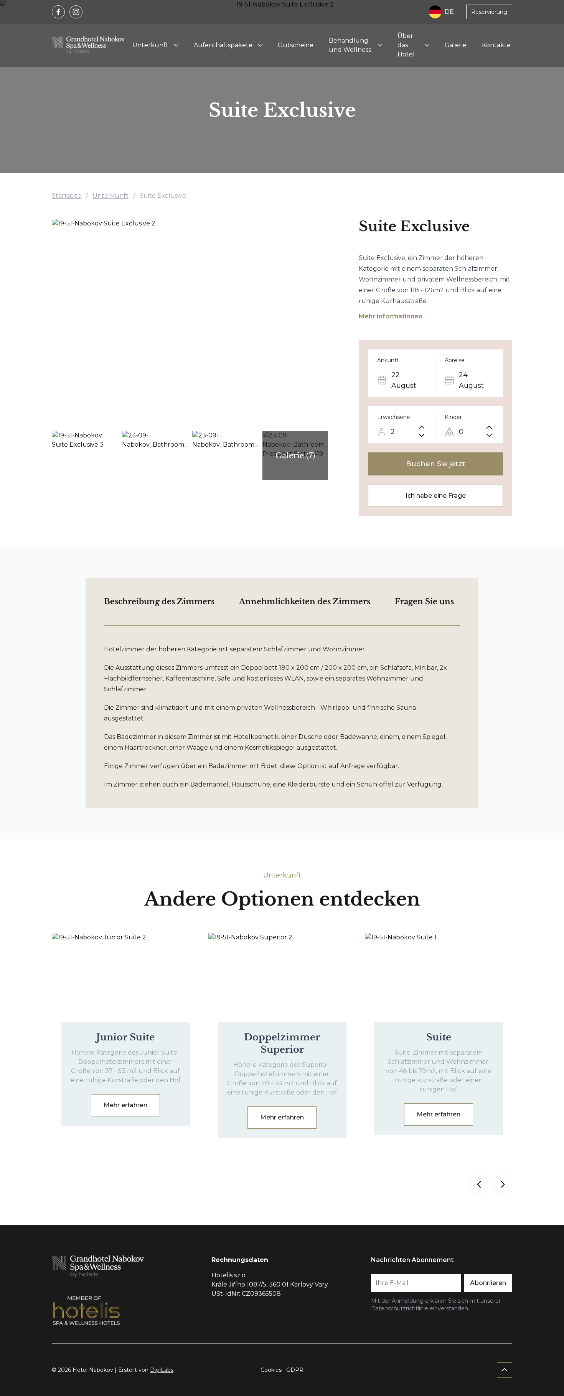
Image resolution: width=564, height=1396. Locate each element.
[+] (421, 427)
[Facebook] (58, 11)
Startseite (66, 195)
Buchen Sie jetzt (435, 464)
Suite (438, 1037)
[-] (421, 435)
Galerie (456, 45)
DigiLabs (161, 1369)
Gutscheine (295, 45)
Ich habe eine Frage (436, 495)
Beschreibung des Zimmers (159, 601)
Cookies (271, 1369)
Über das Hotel (406, 45)
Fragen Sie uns (424, 601)
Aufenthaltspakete (223, 45)
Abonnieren (488, 1283)
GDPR (294, 1369)
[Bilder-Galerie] (190, 322)
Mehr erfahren (125, 1105)
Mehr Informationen (390, 316)
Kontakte (496, 45)
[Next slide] (502, 1184)
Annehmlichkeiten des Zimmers (304, 601)
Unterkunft (150, 45)
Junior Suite (125, 1037)
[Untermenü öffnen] (176, 45)
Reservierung (489, 11)
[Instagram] (75, 11)
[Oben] (504, 1370)
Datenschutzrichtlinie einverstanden (419, 1308)
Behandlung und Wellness (350, 45)
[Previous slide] (478, 1184)
